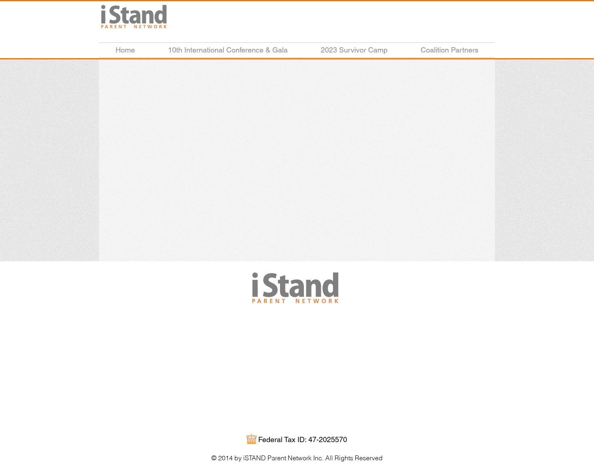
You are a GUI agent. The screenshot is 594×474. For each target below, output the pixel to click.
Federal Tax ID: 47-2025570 (302, 439)
